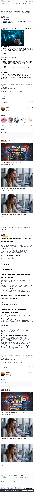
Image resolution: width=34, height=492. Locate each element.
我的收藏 (15, 480)
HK (9, 487)
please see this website (10, 331)
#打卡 (25, 477)
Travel (6, 487)
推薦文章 (22, 3)
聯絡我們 (19, 488)
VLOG (10, 478)
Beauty (11, 487)
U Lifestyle (3, 487)
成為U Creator (15, 3)
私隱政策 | (12, 488)
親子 (12, 91)
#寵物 (21, 477)
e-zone (19, 487)
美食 (10, 91)
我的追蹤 (15, 481)
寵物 (14, 91)
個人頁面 (15, 477)
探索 (19, 3)
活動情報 (21, 91)
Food (14, 487)
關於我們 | (2, 488)
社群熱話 (9, 3)
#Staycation (22, 478)
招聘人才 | (16, 488)
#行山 (23, 477)
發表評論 (3, 132)
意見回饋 (10, 482)
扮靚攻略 (17, 91)
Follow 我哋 (19, 92)
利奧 (10, 123)
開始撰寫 (31, 1)
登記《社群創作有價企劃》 (11, 88)
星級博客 (25, 3)
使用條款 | (9, 488)
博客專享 (29, 3)
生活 (1, 10)
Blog (16, 487)
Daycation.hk (30, 123)
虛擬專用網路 (5, 21)
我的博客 (15, 482)
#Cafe (29, 477)
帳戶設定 (15, 478)
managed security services (6, 260)
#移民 (25, 478)
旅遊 (8, 91)
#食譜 (27, 477)
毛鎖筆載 (4, 16)
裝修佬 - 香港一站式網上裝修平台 (17, 123)
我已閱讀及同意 (27, 490)
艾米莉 (23, 123)
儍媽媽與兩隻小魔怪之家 (3, 123)
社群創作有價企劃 (4, 3)
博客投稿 (10, 484)
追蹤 (31, 17)
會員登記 (26, 1)
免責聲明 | (6, 488)
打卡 (6, 91)
